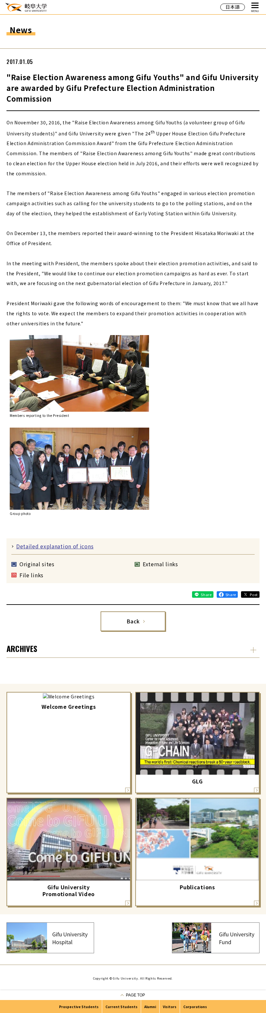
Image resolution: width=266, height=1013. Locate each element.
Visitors (169, 1006)
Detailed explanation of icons (54, 546)
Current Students (121, 1006)
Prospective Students (79, 1006)
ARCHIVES (21, 648)
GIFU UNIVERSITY (26, 7)
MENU (255, 11)
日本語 (232, 7)
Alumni (150, 1006)
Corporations (195, 1006)
